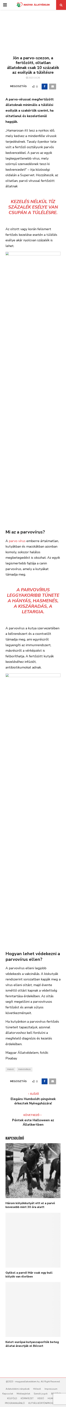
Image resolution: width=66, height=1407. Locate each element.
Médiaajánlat (23, 1393)
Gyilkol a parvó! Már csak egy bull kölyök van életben (29, 1275)
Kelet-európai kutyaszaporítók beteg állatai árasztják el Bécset (32, 1344)
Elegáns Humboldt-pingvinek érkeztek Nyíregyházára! (33, 1101)
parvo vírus (17, 541)
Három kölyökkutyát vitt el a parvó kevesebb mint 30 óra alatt (30, 1205)
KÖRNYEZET (27, 1398)
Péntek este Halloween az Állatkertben (33, 1122)
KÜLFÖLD (12, 1398)
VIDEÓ (40, 1398)
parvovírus (24, 1069)
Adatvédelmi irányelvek (18, 1388)
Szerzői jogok (40, 1393)
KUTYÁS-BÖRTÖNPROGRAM (43, 1403)
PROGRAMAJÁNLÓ (15, 1403)
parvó (10, 1069)
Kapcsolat (7, 1393)
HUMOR (52, 1398)
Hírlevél (37, 1388)
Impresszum (51, 1388)
